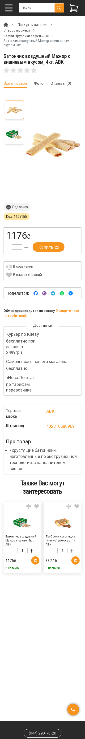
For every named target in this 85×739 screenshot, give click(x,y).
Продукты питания (32, 25)
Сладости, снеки (17, 30)
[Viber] (44, 293)
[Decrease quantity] (8, 247)
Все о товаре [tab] (15, 83)
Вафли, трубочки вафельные (26, 36)
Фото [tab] (38, 83)
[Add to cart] (35, 560)
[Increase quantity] (26, 247)
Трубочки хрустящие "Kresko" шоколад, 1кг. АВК (62, 540)
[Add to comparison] (28, 506)
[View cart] (73, 8)
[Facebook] (36, 293)
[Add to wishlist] (36, 506)
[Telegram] (53, 293)
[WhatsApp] (62, 293)
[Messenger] (70, 293)
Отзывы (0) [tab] (61, 83)
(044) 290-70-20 (42, 733)
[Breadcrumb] (6, 24)
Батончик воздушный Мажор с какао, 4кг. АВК (20, 540)
